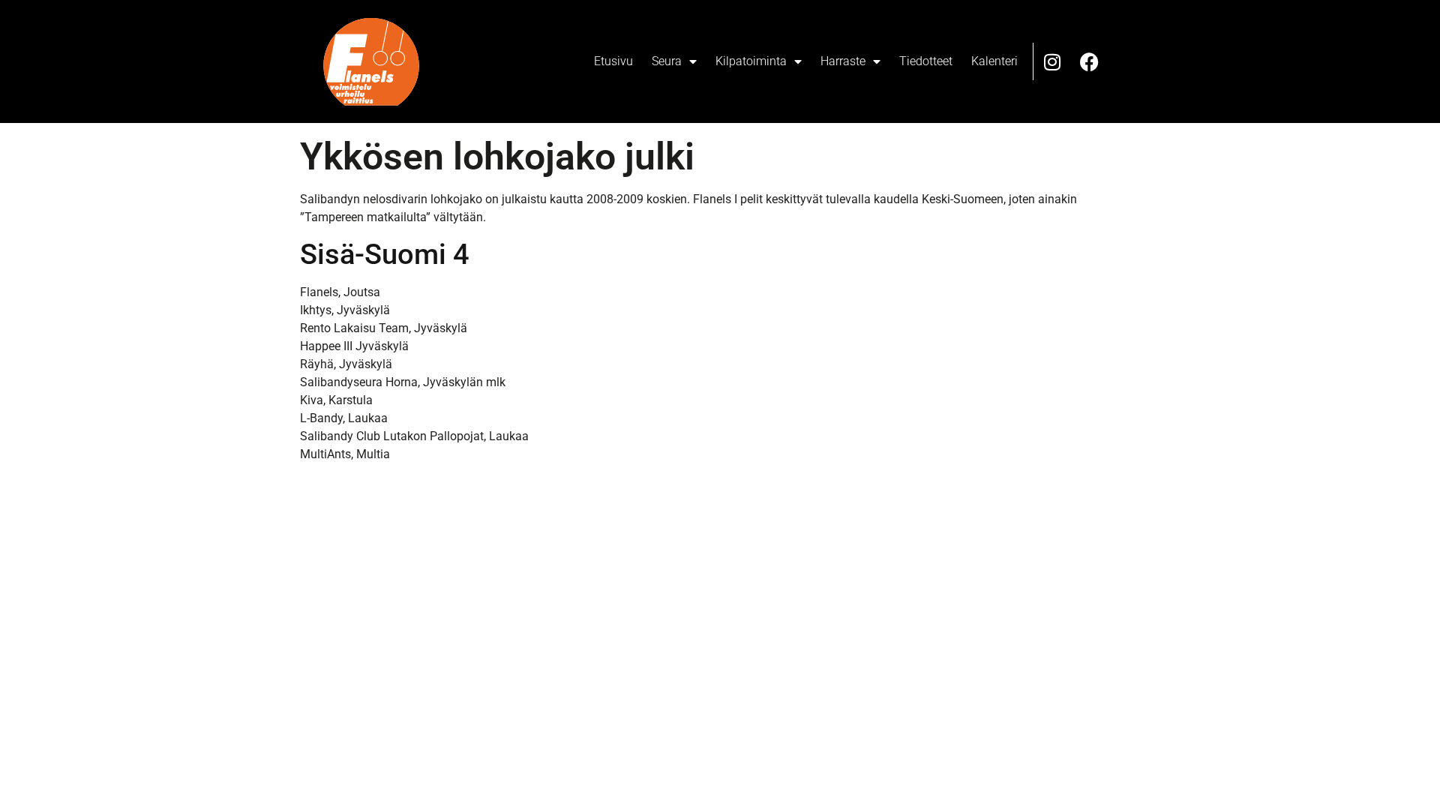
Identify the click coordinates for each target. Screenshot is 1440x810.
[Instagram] (1052, 61)
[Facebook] (1089, 61)
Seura (667, 61)
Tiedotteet (925, 61)
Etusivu (613, 61)
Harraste (843, 61)
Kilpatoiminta (751, 61)
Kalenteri (994, 61)
